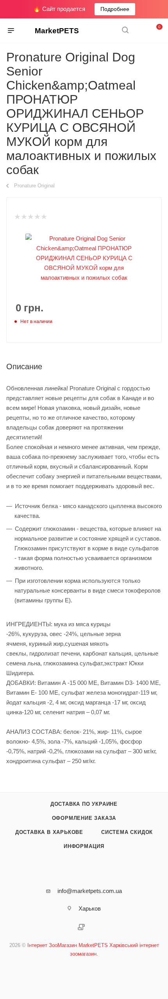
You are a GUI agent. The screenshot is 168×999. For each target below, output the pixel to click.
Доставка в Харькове (49, 832)
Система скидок (127, 832)
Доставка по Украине (84, 804)
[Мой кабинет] (139, 30)
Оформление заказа (84, 818)
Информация (84, 846)
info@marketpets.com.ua (89, 891)
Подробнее (114, 9)
